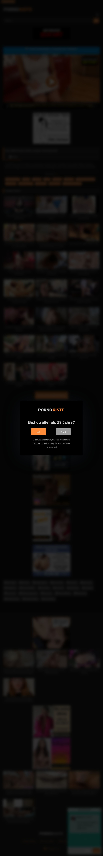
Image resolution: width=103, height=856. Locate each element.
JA (38, 432)
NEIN (63, 432)
